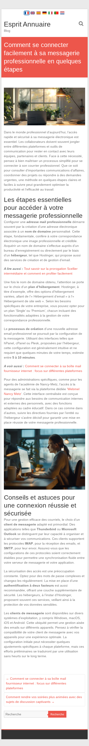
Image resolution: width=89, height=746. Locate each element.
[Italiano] (50, 13)
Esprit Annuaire (27, 24)
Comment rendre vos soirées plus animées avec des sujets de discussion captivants (44, 699)
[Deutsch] (44, 13)
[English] (32, 13)
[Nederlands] (62, 13)
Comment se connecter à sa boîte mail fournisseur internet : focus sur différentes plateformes (36, 683)
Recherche (57, 714)
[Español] (38, 13)
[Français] (26, 13)
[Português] (56, 13)
